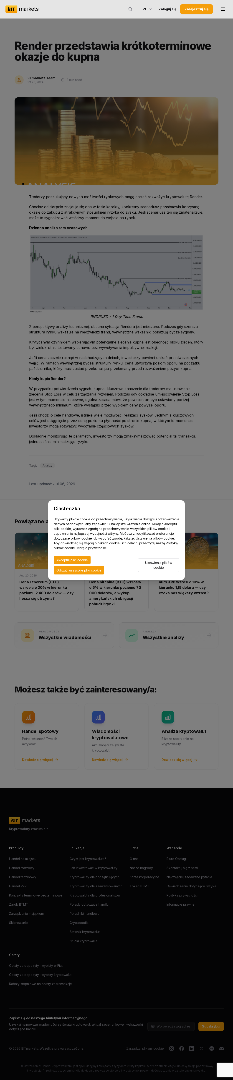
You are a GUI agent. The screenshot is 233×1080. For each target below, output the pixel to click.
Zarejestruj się (196, 9)
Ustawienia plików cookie (158, 565)
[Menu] (223, 9)
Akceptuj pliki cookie (72, 560)
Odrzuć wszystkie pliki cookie (78, 570)
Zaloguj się (167, 9)
